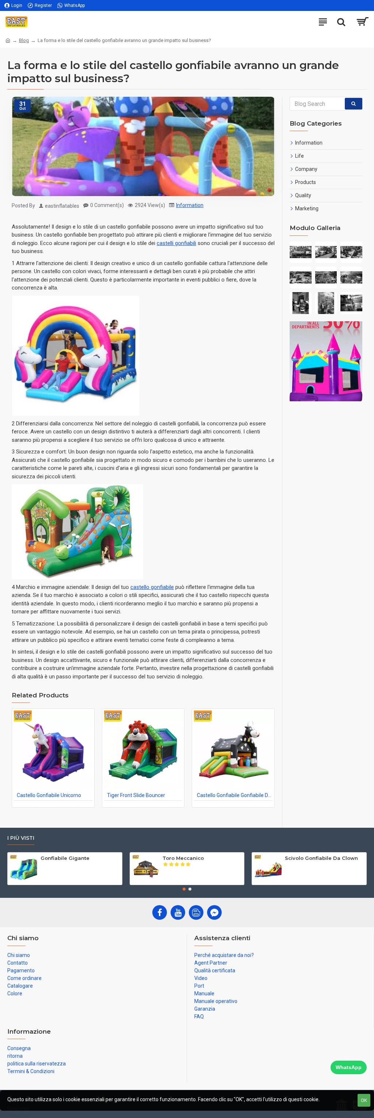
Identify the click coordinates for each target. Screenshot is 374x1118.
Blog (24, 40)
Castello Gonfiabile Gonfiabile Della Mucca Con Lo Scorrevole (234, 795)
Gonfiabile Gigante (65, 858)
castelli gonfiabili (176, 243)
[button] (184, 889)
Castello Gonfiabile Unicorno (49, 795)
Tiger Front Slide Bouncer (136, 795)
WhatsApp (349, 1067)
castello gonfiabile (152, 587)
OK (364, 1100)
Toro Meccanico (183, 858)
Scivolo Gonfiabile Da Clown (321, 858)
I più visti (20, 838)
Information (189, 205)
